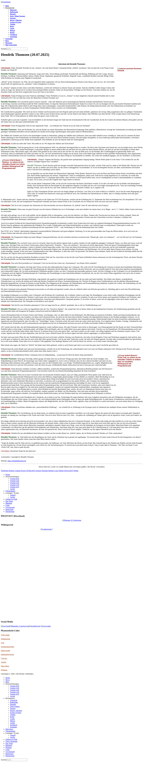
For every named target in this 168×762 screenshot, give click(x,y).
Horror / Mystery (16, 20)
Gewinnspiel (10, 507)
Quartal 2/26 (14, 483)
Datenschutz (9, 511)
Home (7, 475)
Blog (7, 41)
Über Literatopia (11, 45)
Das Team (9, 501)
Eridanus (4, 670)
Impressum (9, 509)
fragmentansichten (7, 647)
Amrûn (3, 662)
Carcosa (4, 658)
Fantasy (13, 18)
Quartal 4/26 (14, 479)
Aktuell (12, 495)
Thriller (12, 24)
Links (7, 505)
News (7, 6)
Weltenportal (5, 639)
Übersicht (13, 10)
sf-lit (2, 643)
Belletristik (14, 12)
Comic (12, 28)
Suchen (3, 49)
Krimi (12, 26)
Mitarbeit (8, 503)
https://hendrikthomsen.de (17, 461)
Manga (12, 31)
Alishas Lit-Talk (11, 499)
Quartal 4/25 (14, 487)
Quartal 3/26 (14, 481)
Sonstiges (13, 37)
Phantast (8, 43)
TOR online (5, 635)
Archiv (12, 489)
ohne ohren (5, 666)
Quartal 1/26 (14, 485)
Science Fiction (15, 22)
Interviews (9, 39)
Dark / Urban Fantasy (17, 16)
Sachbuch (13, 35)
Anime (12, 33)
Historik (13, 14)
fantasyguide (5, 651)
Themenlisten (10, 491)
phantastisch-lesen (7, 654)
